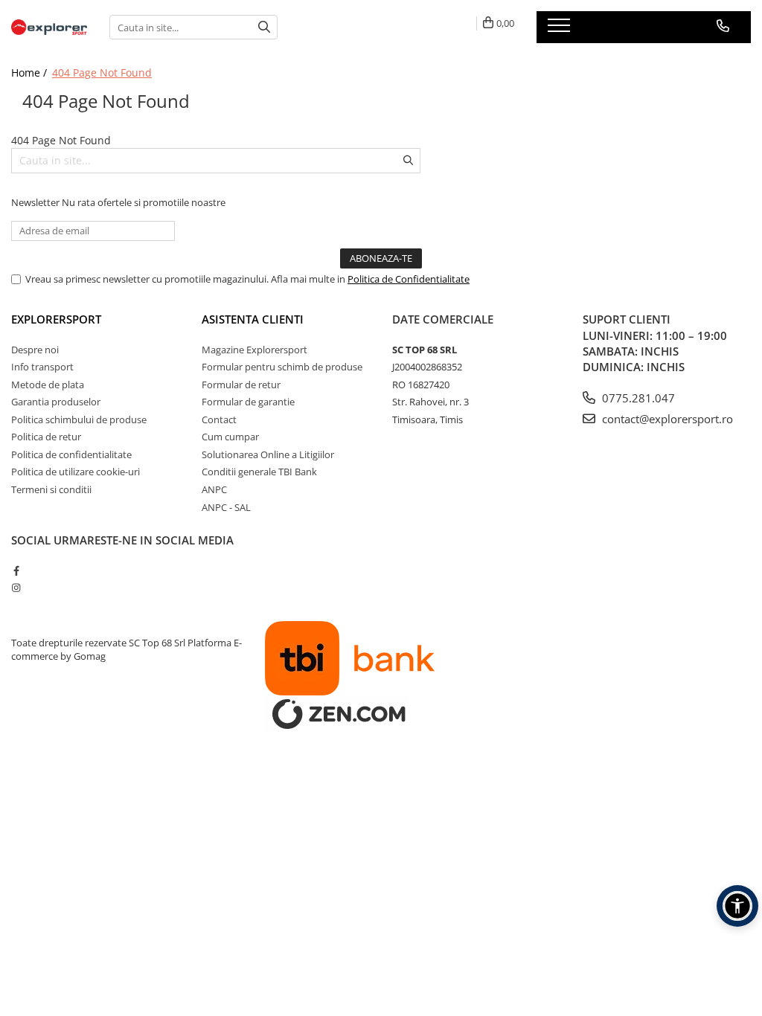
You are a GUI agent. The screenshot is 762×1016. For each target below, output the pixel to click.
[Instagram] (16, 587)
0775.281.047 (637, 397)
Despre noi (35, 349)
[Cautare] (264, 27)
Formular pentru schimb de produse (282, 366)
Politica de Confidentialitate (409, 279)
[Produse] (561, 30)
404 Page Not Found (102, 72)
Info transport (42, 366)
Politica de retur (46, 436)
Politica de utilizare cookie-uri (75, 471)
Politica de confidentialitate (71, 454)
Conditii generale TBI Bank (259, 471)
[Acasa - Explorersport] (49, 26)
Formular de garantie (248, 401)
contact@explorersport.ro (666, 418)
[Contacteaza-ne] (723, 26)
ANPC (214, 489)
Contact (219, 419)
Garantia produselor (55, 401)
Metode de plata (47, 384)
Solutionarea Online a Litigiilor (268, 454)
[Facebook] (16, 570)
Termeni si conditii (51, 489)
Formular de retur (241, 384)
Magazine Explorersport (254, 349)
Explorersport (56, 319)
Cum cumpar (230, 436)
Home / (30, 72)
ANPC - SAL (226, 507)
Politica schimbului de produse (79, 419)
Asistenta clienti (253, 319)
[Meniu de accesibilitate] (737, 906)
